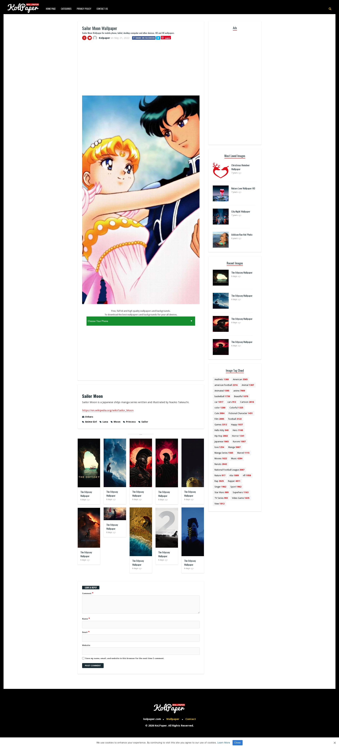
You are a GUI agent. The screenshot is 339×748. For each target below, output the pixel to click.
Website (86, 645)
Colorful (236, 407)
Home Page (51, 8)
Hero (238, 430)
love (219, 447)
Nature (220, 475)
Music (236, 458)
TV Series (221, 498)
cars (231, 402)
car (219, 402)
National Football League (229, 470)
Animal (248, 385)
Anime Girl (91, 421)
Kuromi (239, 441)
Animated (222, 391)
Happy (237, 424)
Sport (235, 487)
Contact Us (102, 8)
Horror (238, 436)
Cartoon (247, 402)
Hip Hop (221, 436)
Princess (131, 421)
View (219, 503)
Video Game (240, 498)
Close (237, 742)
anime (239, 391)
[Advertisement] (141, 69)
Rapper (234, 481)
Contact (190, 719)
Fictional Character (241, 413)
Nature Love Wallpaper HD (243, 188)
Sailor (144, 421)
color (220, 407)
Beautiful (241, 396)
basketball (222, 396)
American (240, 379)
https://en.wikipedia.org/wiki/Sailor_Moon (107, 410)
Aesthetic (222, 379)
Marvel (243, 453)
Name (86, 618)
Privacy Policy (84, 8)
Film (219, 419)
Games (221, 424)
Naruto (221, 464)
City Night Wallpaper (240, 211)
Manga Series (224, 453)
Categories (66, 8)
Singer (220, 487)
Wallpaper (172, 719)
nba (234, 475)
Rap (219, 481)
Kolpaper (104, 38)
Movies (221, 458)
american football (226, 385)
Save (167, 38)
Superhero (240, 492)
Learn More (223, 742)
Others (89, 416)
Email (86, 632)
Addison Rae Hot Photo (241, 234)
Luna (105, 421)
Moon (117, 421)
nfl (247, 475)
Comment (87, 593)
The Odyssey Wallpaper (86, 494)
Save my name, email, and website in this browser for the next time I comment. (124, 658)
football (235, 419)
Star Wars (221, 492)
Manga (234, 447)
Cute (219, 413)
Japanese (222, 441)
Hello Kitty (221, 430)
